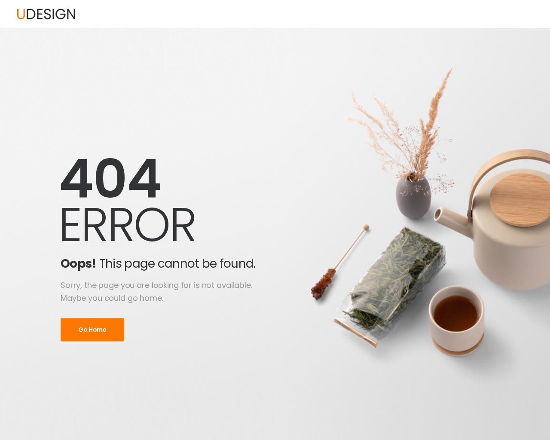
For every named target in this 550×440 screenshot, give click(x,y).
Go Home (92, 329)
